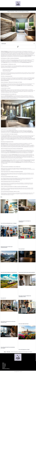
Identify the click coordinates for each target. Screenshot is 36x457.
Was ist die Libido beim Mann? (24, 323)
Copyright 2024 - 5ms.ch (18, 371)
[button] (18, 8)
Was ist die (4, 364)
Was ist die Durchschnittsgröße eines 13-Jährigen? (9, 223)
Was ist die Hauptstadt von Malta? (24, 349)
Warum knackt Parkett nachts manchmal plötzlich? (27, 272)
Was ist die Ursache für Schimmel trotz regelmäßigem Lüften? (25, 296)
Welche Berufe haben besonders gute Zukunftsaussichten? (6, 247)
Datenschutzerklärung (5, 368)
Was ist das (8, 351)
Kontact (3, 367)
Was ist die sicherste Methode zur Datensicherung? (9, 272)
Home (5, 351)
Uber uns (3, 366)
